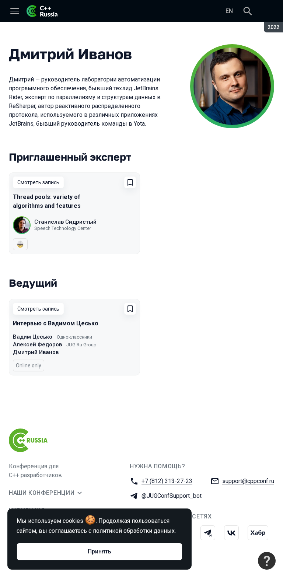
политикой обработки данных (134, 530)
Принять (99, 551)
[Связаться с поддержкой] (267, 561)
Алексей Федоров (37, 344)
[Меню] (14, 11)
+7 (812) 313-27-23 (167, 481)
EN (229, 10)
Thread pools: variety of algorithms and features (47, 201)
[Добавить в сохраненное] (130, 182)
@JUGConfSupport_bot (172, 495)
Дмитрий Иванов (36, 352)
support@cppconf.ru (248, 481)
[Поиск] (247, 11)
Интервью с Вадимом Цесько (55, 323)
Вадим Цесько (32, 337)
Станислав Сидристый (65, 222)
